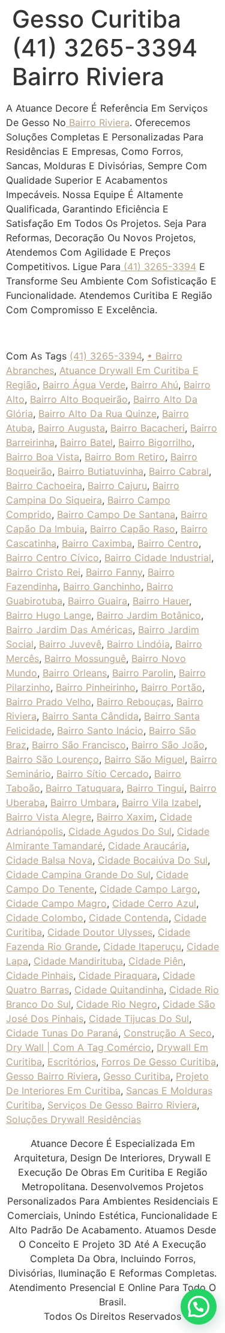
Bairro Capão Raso (132, 529)
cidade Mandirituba (78, 961)
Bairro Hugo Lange (48, 615)
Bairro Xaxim (125, 817)
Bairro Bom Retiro (125, 457)
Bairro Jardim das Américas (69, 630)
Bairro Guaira (97, 601)
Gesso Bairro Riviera (52, 1076)
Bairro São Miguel (144, 759)
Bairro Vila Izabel (160, 802)
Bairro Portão (171, 687)
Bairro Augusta (71, 428)
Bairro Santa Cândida (90, 716)
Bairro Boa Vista (42, 457)
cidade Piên (155, 961)
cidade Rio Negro (116, 1004)
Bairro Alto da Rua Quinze (97, 414)
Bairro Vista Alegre (48, 817)
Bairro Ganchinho (102, 586)
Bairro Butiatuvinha (100, 471)
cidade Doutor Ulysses (99, 932)
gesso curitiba (136, 1076)
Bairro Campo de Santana (116, 514)
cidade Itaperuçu (142, 946)
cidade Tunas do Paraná (62, 1033)
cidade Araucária (147, 846)
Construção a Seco (168, 1033)
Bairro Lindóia (138, 644)
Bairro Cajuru (117, 486)
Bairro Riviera (98, 122)
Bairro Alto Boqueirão (79, 399)
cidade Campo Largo (148, 889)
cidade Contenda (129, 918)
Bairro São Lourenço (52, 759)
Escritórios (71, 1062)
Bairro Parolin (142, 673)
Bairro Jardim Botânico (149, 615)
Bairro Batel (86, 442)
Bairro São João (168, 745)
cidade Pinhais (39, 975)
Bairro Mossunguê (85, 658)
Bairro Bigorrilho (155, 442)
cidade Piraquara (118, 975)
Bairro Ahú (154, 385)
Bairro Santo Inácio (100, 730)
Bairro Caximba (97, 543)
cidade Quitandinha (119, 990)
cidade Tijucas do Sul (139, 1019)
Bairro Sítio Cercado (102, 774)
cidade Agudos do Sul (120, 831)
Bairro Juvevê (70, 644)
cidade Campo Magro (56, 903)
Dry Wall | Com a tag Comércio (78, 1047)
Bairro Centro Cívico (52, 558)
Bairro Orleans (75, 673)
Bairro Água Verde (84, 385)
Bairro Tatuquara (83, 788)
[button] (199, 1307)
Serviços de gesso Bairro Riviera (122, 1105)
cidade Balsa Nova (49, 860)
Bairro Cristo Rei (43, 572)
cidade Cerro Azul (154, 903)
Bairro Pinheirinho (96, 687)
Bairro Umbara (83, 802)
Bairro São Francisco (79, 745)
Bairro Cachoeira (44, 486)
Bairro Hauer (161, 601)
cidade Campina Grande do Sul (78, 874)
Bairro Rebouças (134, 702)
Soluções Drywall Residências (73, 1119)
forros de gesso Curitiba (158, 1062)
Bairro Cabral (179, 471)
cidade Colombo (44, 918)
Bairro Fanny (114, 572)
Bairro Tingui (155, 788)
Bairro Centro (168, 543)
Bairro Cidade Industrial (157, 558)
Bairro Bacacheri (147, 428)
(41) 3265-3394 (158, 266)
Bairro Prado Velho (48, 702)
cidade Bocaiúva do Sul (153, 860)
